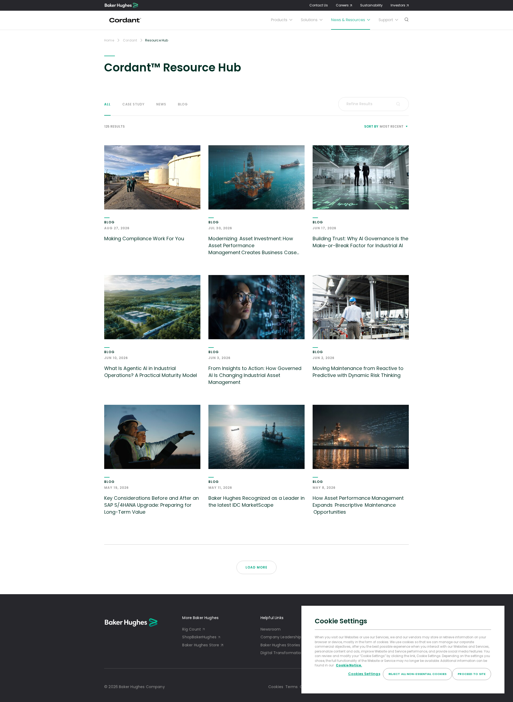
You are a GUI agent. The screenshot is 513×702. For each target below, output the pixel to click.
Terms (291, 686)
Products (279, 20)
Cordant (130, 40)
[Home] (121, 5)
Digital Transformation (282, 652)
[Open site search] (406, 20)
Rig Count (191, 629)
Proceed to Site (471, 674)
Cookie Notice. (349, 665)
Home (109, 40)
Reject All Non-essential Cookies (417, 674)
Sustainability (371, 5)
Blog (183, 104)
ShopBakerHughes (199, 637)
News (161, 104)
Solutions (309, 20)
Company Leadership (281, 637)
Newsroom (271, 629)
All (107, 104)
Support (386, 20)
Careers (342, 5)
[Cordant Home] (124, 20)
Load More (256, 567)
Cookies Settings (364, 673)
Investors (398, 5)
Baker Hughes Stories (280, 645)
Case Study (133, 104)
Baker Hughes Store (200, 645)
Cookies (275, 686)
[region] (402, 649)
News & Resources (348, 20)
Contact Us (318, 5)
